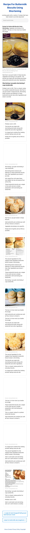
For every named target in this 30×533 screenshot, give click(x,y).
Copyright (23, 529)
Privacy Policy (16, 529)
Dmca (6, 529)
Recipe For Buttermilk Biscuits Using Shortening (15, 7)
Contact (10, 529)
